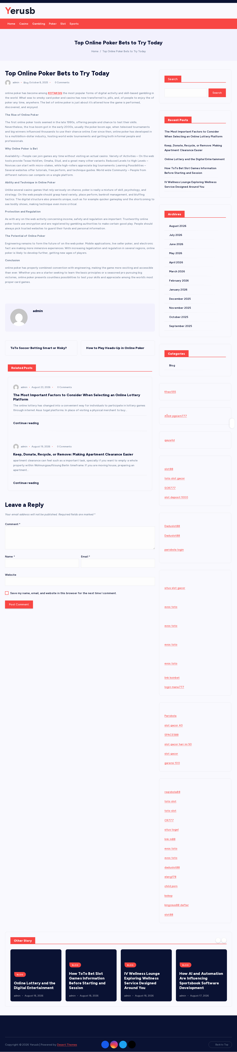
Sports (74, 23)
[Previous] (218, 940)
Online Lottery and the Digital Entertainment (194, 159)
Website (10, 574)
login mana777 (174, 687)
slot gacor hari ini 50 (178, 744)
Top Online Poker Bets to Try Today (124, 51)
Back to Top (221, 1044)
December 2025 (180, 298)
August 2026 (177, 226)
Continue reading (26, 423)
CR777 (169, 820)
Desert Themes (67, 1044)
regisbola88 (172, 792)
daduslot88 (172, 867)
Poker (53, 23)
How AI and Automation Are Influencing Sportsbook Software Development (201, 980)
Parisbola (170, 715)
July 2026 (175, 235)
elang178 (170, 876)
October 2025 (178, 317)
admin (16, 82)
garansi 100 (172, 763)
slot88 (168, 469)
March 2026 (177, 271)
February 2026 (179, 280)
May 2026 (175, 253)
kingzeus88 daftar (176, 905)
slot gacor (171, 753)
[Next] (224, 940)
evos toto (170, 606)
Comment (12, 524)
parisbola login (174, 549)
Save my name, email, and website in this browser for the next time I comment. (63, 593)
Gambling (38, 23)
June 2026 (176, 244)
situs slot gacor (174, 588)
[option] (35, 975)
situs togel (171, 829)
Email (85, 556)
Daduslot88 (172, 526)
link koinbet (172, 677)
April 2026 (176, 262)
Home (11, 23)
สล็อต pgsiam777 (175, 416)
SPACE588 (171, 734)
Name (10, 556)
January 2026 (178, 289)
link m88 (169, 839)
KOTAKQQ (55, 93)
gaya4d (169, 440)
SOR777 (170, 487)
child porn (171, 886)
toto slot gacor (174, 478)
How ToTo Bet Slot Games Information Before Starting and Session (87, 980)
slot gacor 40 (173, 725)
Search (173, 79)
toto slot (170, 801)
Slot (63, 23)
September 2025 (180, 326)
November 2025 (180, 307)
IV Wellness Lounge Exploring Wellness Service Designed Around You (142, 980)
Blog (26, 82)
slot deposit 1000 (176, 497)
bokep (168, 895)
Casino (23, 23)
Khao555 (170, 391)
